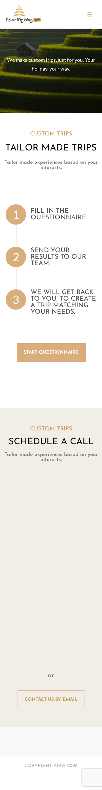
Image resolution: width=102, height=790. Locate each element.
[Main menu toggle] (89, 14)
